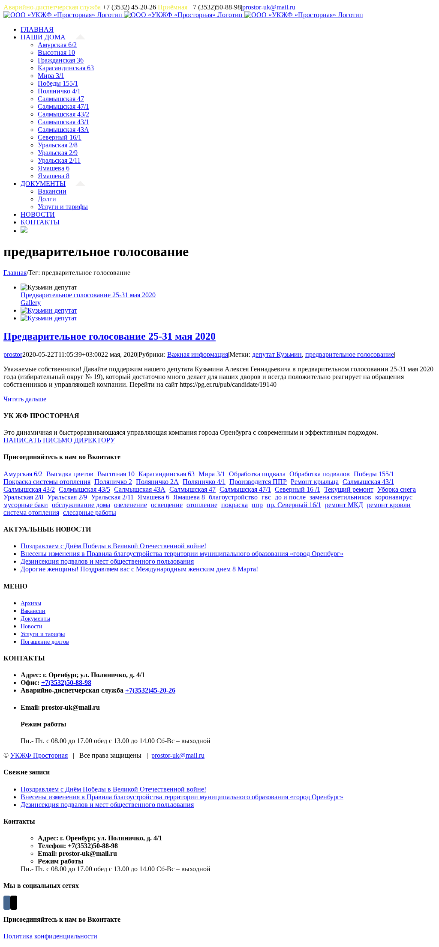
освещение (167, 504)
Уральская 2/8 (23, 497)
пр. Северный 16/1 (294, 504)
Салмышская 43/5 (84, 489)
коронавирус (393, 497)
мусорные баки (25, 504)
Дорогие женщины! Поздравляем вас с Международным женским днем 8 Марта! (139, 569)
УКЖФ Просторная (39, 755)
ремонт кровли (389, 504)
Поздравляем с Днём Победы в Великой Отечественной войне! (113, 546)
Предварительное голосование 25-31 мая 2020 (88, 295)
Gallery (31, 302)
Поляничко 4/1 (204, 481)
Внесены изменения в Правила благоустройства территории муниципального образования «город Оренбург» (182, 553)
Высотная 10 (116, 474)
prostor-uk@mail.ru (268, 7)
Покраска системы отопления (46, 481)
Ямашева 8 (189, 497)
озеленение (130, 504)
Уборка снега (396, 489)
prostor (12, 354)
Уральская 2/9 (67, 497)
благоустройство (233, 497)
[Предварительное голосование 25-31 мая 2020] (49, 310)
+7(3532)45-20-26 (150, 690)
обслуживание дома (81, 504)
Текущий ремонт (348, 489)
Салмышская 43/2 (29, 489)
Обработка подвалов (319, 474)
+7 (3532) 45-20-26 (129, 7)
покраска (234, 504)
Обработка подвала (257, 474)
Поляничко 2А (157, 481)
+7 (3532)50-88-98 (215, 7)
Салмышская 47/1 (245, 489)
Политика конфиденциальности (50, 936)
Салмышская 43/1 (368, 481)
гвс (266, 497)
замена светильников (340, 497)
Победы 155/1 (374, 474)
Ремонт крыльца (315, 481)
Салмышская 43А (139, 489)
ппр (257, 504)
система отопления (31, 512)
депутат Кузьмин (277, 354)
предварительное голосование (349, 354)
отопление (201, 504)
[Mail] (13, 903)
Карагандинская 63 (166, 474)
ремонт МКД (344, 504)
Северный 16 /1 (297, 489)
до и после (290, 497)
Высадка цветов (69, 474)
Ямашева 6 (153, 497)
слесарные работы (89, 512)
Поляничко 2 (113, 481)
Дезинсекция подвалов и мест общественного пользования (107, 561)
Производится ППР (258, 481)
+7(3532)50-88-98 (66, 682)
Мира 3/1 (211, 474)
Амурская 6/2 (22, 474)
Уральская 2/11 (112, 497)
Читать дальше (24, 399)
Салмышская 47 (192, 489)
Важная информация (197, 354)
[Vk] (6, 903)
